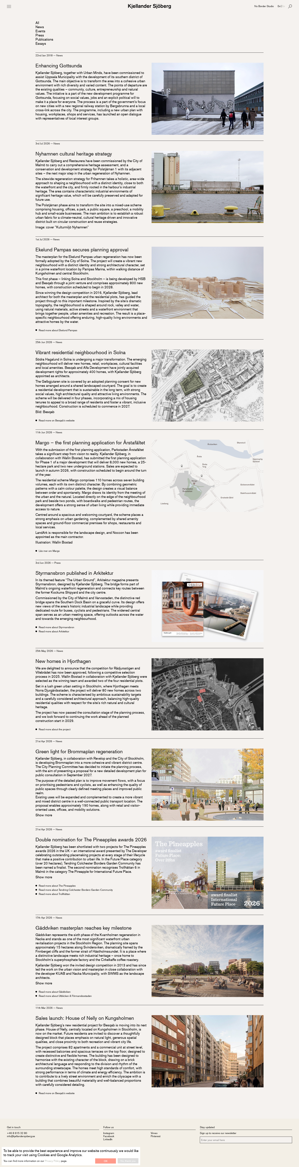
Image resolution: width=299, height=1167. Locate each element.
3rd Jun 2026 (43, 562)
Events (40, 31)
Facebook (108, 1136)
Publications (44, 39)
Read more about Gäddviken (55, 991)
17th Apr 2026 (44, 917)
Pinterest (155, 1136)
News (39, 27)
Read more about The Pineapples (57, 885)
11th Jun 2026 (44, 432)
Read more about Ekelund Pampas (58, 330)
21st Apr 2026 (44, 741)
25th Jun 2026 (44, 342)
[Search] (290, 6)
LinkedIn (107, 1139)
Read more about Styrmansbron (56, 627)
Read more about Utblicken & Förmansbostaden (65, 995)
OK (105, 1161)
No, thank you (128, 1160)
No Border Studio (264, 6)
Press (39, 35)
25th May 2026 (44, 650)
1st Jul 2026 (42, 239)
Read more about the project (54, 729)
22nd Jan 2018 (44, 55)
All (37, 23)
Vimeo (154, 1133)
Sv (279, 6)
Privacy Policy (52, 1160)
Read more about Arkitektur (54, 631)
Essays (40, 43)
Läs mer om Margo (49, 550)
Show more (43, 815)
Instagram (108, 1133)
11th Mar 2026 (44, 1007)
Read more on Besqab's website (57, 420)
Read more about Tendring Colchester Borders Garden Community (76, 889)
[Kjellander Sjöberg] (149, 6)
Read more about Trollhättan (54, 893)
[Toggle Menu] (9, 6)
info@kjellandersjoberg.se (21, 1136)
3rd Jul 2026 (43, 143)
